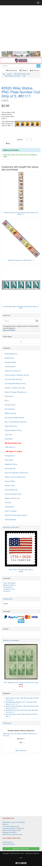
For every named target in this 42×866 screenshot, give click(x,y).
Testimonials (7, 723)
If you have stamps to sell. (11, 826)
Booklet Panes (9, 358)
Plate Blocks (9, 439)
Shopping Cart (7, 599)
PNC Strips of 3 (10, 447)
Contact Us (6, 591)
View (21, 742)
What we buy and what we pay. (13, 834)
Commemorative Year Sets (13, 379)
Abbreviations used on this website (14, 822)
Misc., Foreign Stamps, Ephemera (16, 422)
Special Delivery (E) (11, 490)
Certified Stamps (10, 366)
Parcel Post (8, 435)
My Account (35, 70)
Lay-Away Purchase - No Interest (13, 828)
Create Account (8, 842)
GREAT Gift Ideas (10, 413)
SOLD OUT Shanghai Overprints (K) (16, 473)
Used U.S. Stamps (11, 511)
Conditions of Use (9, 589)
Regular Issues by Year (12, 498)
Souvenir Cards (10, 485)
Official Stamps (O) (11, 426)
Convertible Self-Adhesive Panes (15, 383)
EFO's (7, 401)
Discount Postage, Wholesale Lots (16, 392)
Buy (8, 143)
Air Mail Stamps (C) (11, 354)
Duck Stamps (9, 396)
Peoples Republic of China (13, 430)
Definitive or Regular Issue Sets (15, 388)
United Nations (9, 507)
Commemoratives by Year (13, 494)
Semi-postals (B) (10, 468)
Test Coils (8, 502)
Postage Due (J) (10, 456)
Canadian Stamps (10, 362)
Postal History (9, 460)
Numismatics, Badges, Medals (14, 418)
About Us (5, 824)
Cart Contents (12, 70)
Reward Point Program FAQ (11, 830)
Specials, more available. (11, 640)
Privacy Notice (7, 587)
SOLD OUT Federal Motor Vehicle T (16, 515)
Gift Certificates (10, 409)
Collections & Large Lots (12, 371)
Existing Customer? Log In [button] (21, 848)
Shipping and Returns (10, 832)
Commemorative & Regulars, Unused (17, 375)
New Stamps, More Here (11, 527)
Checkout (24, 70)
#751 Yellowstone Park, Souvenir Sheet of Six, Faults (21, 682)
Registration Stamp (11, 464)
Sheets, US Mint (10, 481)
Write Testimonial (21, 750)
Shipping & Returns (9, 585)
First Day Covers (10, 405)
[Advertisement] (21, 28)
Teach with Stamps (9, 583)
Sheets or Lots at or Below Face (15, 477)
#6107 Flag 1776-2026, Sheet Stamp (21, 569)
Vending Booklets (10, 519)
